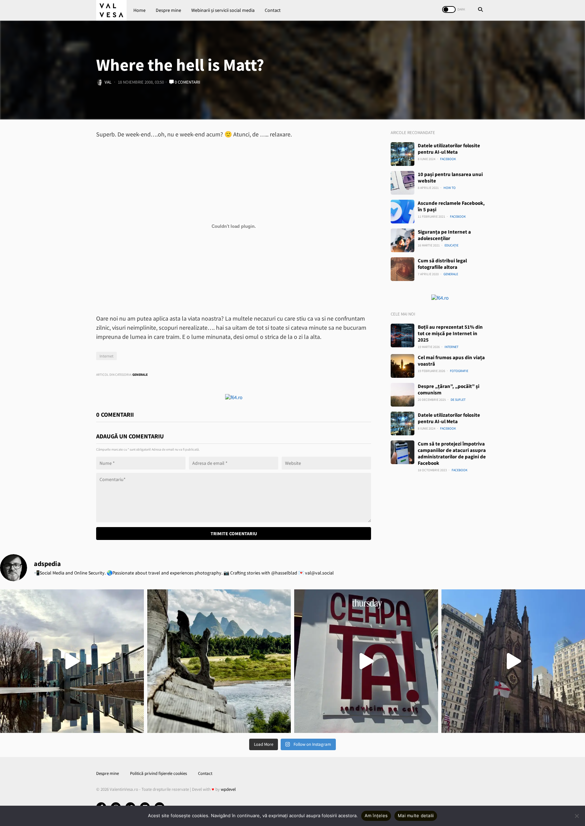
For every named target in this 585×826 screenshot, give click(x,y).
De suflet (458, 399)
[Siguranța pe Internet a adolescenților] (402, 240)
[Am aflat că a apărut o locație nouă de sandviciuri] (366, 661)
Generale (140, 374)
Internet (106, 355)
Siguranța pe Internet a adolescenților (444, 235)
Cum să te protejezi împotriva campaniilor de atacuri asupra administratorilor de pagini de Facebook (452, 453)
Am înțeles (376, 815)
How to (449, 188)
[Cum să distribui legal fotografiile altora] (402, 269)
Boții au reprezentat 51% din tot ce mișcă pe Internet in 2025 (450, 333)
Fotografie (459, 371)
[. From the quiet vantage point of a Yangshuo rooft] (219, 661)
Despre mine (168, 10)
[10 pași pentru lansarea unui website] (402, 183)
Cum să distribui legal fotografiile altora (442, 263)
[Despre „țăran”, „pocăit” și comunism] (402, 395)
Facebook (448, 159)
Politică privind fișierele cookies (158, 773)
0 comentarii (187, 82)
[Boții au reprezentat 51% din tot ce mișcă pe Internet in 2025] (402, 335)
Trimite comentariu (234, 533)
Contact (273, 10)
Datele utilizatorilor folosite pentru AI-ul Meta (449, 148)
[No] (576, 815)
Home (139, 10)
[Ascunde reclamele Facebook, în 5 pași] (402, 211)
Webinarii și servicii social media (223, 10)
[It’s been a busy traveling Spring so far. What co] (72, 661)
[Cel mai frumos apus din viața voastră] (402, 366)
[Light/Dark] (449, 9)
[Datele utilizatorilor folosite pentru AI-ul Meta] (402, 154)
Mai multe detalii (416, 815)
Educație (451, 245)
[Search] (480, 10)
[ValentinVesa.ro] (111, 10)
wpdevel (228, 789)
